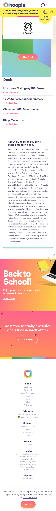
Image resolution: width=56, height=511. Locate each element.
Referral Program (28, 426)
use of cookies (30, 497)
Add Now (46, 13)
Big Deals (28, 386)
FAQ (28, 429)
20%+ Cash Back (28, 392)
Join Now (28, 339)
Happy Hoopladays (28, 456)
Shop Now (9, 298)
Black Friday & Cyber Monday (28, 453)
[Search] (43, 5)
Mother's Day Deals (28, 461)
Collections (28, 478)
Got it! (28, 504)
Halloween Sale (28, 469)
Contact (28, 435)
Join (28, 399)
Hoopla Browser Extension (28, 414)
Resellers (28, 444)
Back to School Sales (28, 466)
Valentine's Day (28, 459)
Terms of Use (28, 432)
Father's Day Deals (28, 464)
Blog (28, 401)
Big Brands (28, 389)
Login (28, 395)
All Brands (28, 404)
